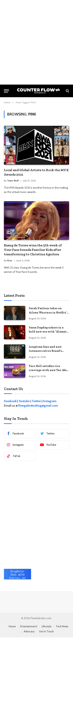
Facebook (10, 401)
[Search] (67, 91)
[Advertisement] (36, 42)
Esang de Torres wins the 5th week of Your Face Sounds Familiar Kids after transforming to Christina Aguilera (33, 249)
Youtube (24, 401)
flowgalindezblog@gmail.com (38, 405)
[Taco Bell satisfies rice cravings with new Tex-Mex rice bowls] (14, 371)
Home (12, 626)
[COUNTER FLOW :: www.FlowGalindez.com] (38, 91)
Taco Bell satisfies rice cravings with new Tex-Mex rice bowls (48, 370)
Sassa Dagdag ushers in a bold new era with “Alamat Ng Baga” (47, 332)
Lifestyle (46, 626)
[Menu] (6, 91)
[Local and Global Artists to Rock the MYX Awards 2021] (36, 145)
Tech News (62, 626)
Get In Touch (46, 631)
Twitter (36, 401)
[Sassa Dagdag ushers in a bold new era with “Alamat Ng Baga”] (14, 332)
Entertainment (28, 626)
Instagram (49, 401)
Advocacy (29, 631)
